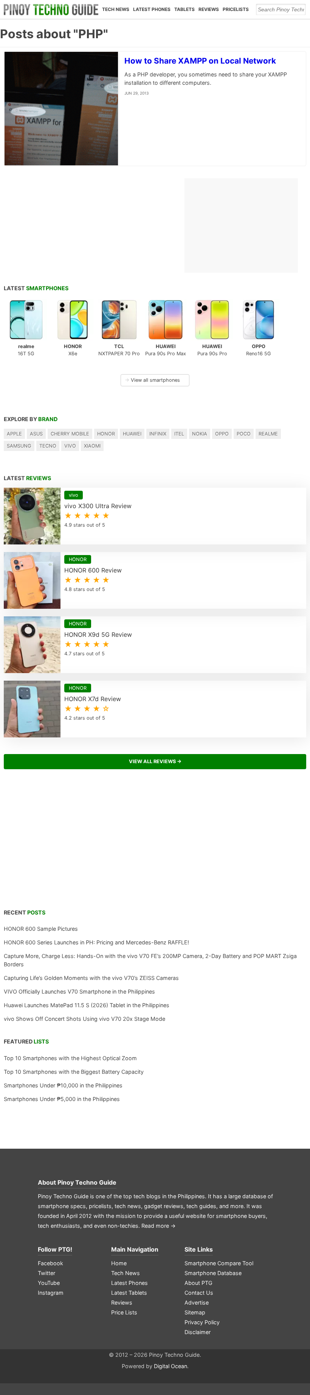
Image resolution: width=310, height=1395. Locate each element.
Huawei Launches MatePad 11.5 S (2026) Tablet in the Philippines (86, 1005)
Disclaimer (197, 1332)
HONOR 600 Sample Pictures (41, 928)
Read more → (158, 1225)
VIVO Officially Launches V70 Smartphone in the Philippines (79, 991)
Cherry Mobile (70, 434)
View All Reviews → (155, 761)
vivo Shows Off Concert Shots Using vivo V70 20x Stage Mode (84, 1019)
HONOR (106, 434)
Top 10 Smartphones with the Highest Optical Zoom (70, 1058)
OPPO (222, 434)
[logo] (51, 9)
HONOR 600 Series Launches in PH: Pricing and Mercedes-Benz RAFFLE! (96, 942)
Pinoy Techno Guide (86, 1182)
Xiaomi (92, 446)
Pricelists (236, 9)
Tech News (115, 9)
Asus (36, 434)
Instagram (51, 1292)
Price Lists (124, 1312)
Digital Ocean (170, 1366)
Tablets (184, 9)
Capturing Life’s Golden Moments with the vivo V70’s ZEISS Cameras (91, 978)
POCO (244, 434)
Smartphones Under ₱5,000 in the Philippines (62, 1099)
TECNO (47, 446)
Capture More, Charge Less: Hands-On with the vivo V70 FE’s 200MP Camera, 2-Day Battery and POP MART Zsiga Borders (150, 960)
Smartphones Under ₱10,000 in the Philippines (63, 1085)
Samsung (19, 446)
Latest (36, 288)
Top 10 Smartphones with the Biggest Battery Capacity (74, 1071)
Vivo (70, 446)
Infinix (157, 434)
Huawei (132, 434)
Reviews (208, 9)
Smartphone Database (213, 1273)
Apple (14, 434)
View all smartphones (152, 380)
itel (179, 434)
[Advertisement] (155, 843)
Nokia (199, 434)
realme (268, 434)
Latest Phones (151, 9)
